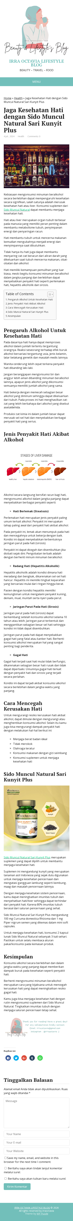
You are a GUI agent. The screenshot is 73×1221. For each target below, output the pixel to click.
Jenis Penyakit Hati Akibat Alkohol (26, 303)
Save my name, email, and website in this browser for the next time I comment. (31, 1160)
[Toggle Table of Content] (49, 294)
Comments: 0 (34, 136)
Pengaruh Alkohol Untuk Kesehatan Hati (30, 299)
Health (18, 98)
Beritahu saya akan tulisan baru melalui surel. (37, 1178)
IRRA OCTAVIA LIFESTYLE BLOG (32, 1207)
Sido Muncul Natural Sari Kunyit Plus (28, 311)
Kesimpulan (14, 315)
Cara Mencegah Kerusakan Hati (25, 307)
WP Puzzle (42, 1213)
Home (7, 98)
